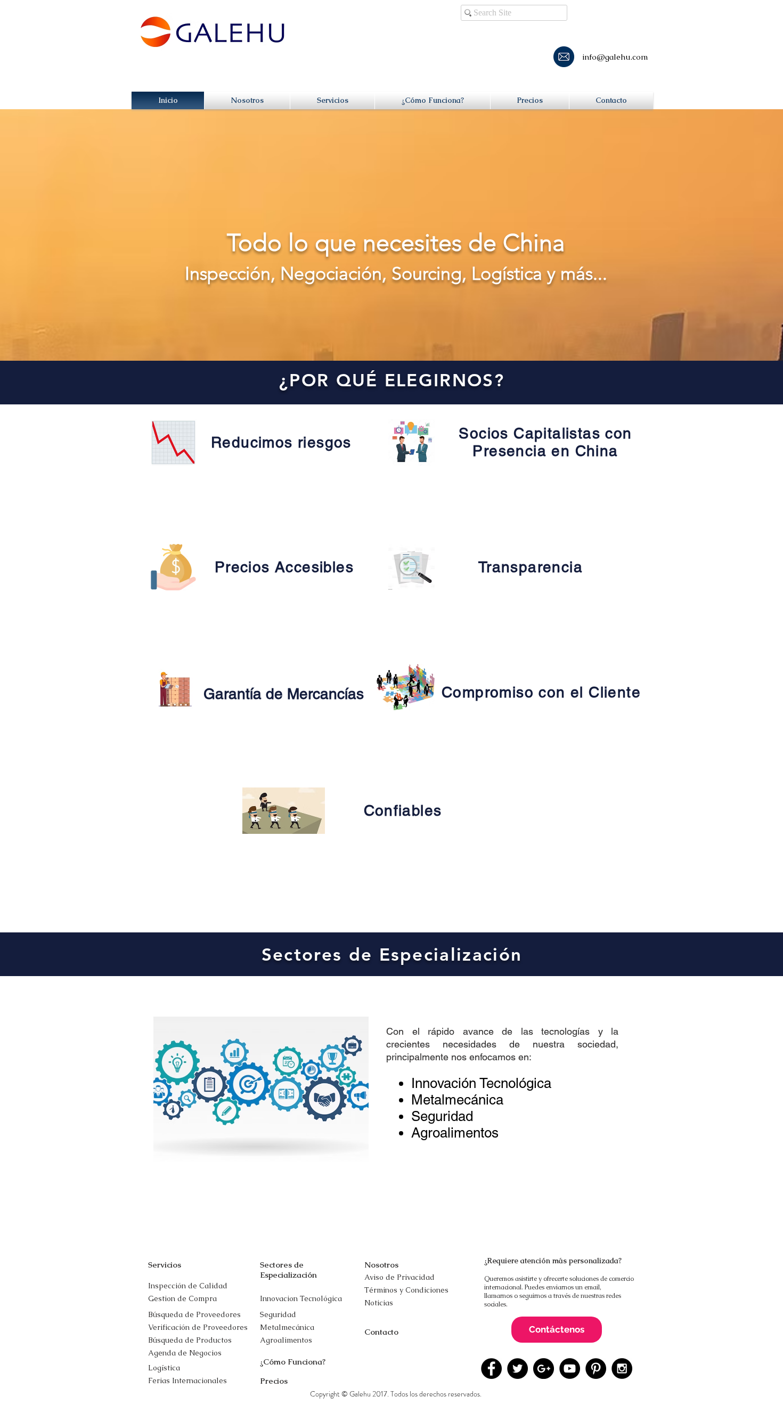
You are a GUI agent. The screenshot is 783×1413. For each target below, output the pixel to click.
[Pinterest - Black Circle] (595, 1368)
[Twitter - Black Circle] (517, 1368)
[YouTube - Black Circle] (569, 1368)
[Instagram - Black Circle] (621, 1368)
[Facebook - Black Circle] (491, 1368)
